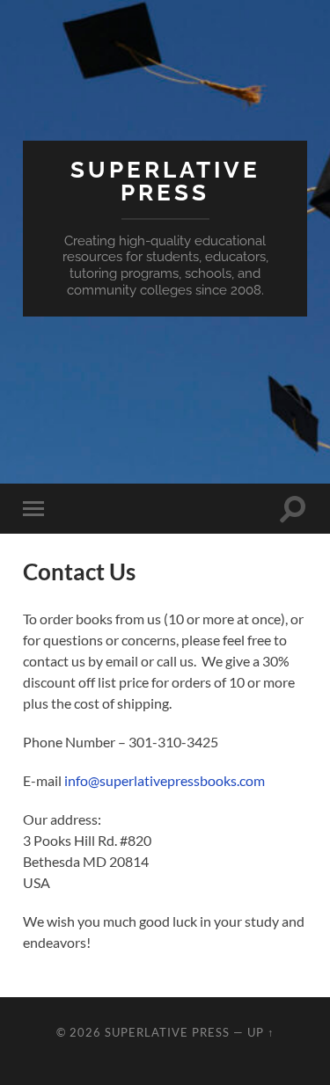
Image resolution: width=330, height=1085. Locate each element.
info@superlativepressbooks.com (164, 780)
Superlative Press (165, 181)
